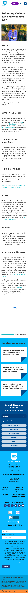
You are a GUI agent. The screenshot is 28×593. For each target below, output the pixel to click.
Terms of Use (19, 487)
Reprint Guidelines (19, 492)
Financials (5, 489)
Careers (5, 492)
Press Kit (5, 494)
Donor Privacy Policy (19, 494)
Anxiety (14, 441)
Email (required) (6, 528)
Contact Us (5, 487)
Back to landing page (21, 334)
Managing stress (14, 433)
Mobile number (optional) (8, 534)
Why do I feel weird (14, 425)
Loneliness (14, 445)
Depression (14, 429)
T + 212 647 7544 (14, 470)
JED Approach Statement (19, 496)
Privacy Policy (19, 489)
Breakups (14, 437)
